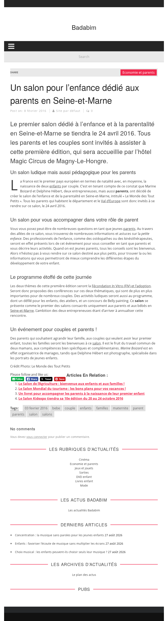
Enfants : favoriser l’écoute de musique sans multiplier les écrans (60, 543)
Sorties (84, 472)
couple (70, 408)
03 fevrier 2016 (36, 408)
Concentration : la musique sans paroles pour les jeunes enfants (59, 535)
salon (96, 343)
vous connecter (36, 437)
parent (138, 408)
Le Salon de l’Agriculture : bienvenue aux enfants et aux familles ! (71, 383)
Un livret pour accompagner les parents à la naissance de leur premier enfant (81, 393)
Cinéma (84, 459)
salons (47, 414)
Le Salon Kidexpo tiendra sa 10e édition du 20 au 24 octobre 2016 (70, 398)
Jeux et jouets (84, 468)
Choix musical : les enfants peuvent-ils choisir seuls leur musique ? (61, 552)
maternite (120, 408)
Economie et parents (139, 72)
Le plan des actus (84, 575)
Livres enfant (84, 481)
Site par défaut (68, 111)
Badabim (84, 27)
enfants (55, 186)
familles (102, 408)
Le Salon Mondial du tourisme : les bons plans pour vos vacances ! (72, 388)
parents (129, 228)
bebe (56, 408)
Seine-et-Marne (22, 310)
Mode (84, 485)
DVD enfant (84, 477)
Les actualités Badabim (84, 510)
